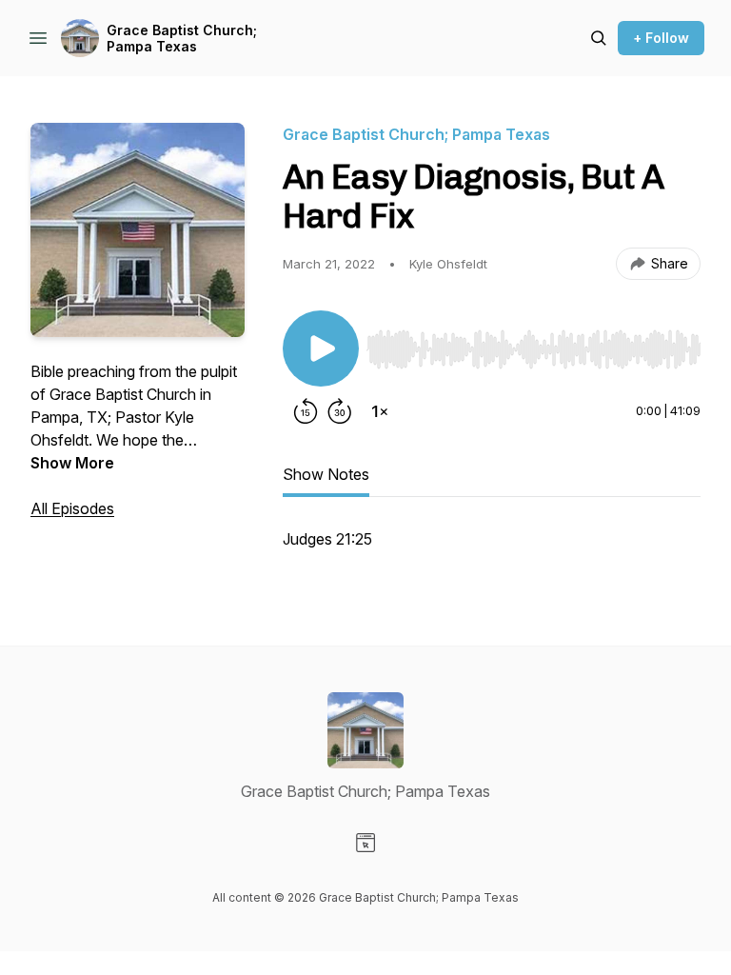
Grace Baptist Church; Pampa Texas (182, 38)
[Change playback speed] (380, 411)
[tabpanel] (492, 548)
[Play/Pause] (321, 348)
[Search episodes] (598, 38)
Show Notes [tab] (326, 474)
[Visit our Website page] (365, 842)
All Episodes (72, 508)
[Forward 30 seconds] (339, 411)
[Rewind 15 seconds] (305, 411)
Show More (72, 462)
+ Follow (661, 38)
